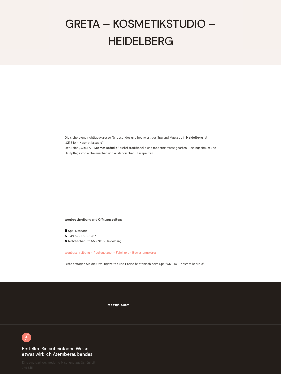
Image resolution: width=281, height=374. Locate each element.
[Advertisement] (140, 107)
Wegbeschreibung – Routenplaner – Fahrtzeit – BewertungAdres (111, 253)
